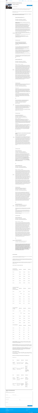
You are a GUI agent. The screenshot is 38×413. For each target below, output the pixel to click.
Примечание (7, 402)
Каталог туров (30, 412)
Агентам (27, 410)
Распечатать (29, 5)
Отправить (29, 405)
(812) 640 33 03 (7, 410)
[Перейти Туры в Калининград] (7, 0)
